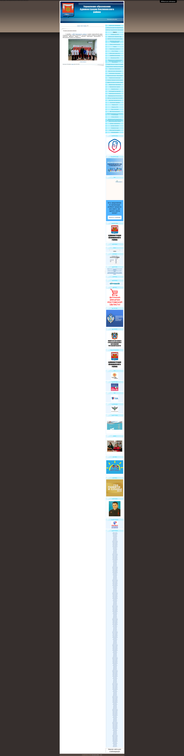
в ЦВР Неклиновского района (79, 34)
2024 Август (115, 721)
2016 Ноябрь (115, 621)
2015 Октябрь (115, 607)
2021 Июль (115, 681)
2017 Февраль (115, 624)
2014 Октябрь (115, 594)
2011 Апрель (115, 548)
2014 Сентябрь (115, 593)
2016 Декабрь (115, 622)
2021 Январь (115, 675)
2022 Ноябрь (115, 698)
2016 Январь (115, 610)
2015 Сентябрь (115, 606)
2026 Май (115, 744)
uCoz (101, 754)
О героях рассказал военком (69, 30)
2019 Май (115, 653)
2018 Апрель (115, 639)
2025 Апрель (115, 730)
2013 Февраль (115, 572)
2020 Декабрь (115, 674)
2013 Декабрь (115, 583)
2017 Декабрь (115, 635)
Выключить (15, 0)
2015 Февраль (115, 598)
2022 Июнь (115, 693)
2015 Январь (115, 597)
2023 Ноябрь (115, 711)
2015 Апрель (115, 600)
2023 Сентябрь (115, 709)
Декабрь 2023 (114, 256)
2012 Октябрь (115, 568)
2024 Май (115, 718)
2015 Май (115, 601)
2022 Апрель (115, 691)
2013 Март (115, 573)
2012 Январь (115, 558)
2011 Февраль (115, 546)
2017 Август (115, 630)
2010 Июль (115, 539)
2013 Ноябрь (115, 582)
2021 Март (115, 677)
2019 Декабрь (115, 661)
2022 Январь (115, 688)
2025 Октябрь (115, 736)
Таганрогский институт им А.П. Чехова (115, 272)
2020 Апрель (115, 665)
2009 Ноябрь (115, 532)
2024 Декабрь (115, 725)
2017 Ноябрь (115, 634)
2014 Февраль (115, 585)
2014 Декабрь (115, 596)
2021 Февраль (115, 676)
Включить (19, 0)
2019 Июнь (115, 654)
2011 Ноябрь (115, 556)
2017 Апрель (115, 626)
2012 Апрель (115, 561)
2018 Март (115, 638)
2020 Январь (115, 662)
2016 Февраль (115, 611)
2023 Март (115, 703)
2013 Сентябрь (115, 580)
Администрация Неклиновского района (115, 270)
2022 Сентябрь (115, 696)
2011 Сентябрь (115, 554)
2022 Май (115, 692)
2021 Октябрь (115, 684)
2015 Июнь (115, 602)
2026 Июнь (115, 745)
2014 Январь (115, 584)
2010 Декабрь (115, 544)
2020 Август (115, 669)
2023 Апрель (115, 704)
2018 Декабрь (115, 648)
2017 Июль (115, 629)
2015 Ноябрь (115, 608)
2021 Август (115, 682)
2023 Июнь (115, 706)
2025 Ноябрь (115, 737)
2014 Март (115, 586)
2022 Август (115, 695)
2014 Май (115, 588)
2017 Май (115, 627)
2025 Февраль (115, 728)
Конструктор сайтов (95, 754)
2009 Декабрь (115, 533)
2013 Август (115, 579)
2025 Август (115, 734)
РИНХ (115, 271)
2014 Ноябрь (115, 595)
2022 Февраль (115, 689)
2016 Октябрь (115, 620)
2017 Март (115, 625)
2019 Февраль (115, 650)
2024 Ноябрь (115, 724)
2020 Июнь (115, 667)
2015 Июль (115, 603)
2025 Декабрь (115, 738)
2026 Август (115, 746)
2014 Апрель (115, 587)
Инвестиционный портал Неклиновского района (114, 274)
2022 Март (115, 690)
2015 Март (115, 599)
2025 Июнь (115, 732)
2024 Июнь (115, 719)
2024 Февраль (115, 715)
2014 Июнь (115, 589)
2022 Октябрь (115, 697)
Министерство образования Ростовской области (114, 269)
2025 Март (115, 729)
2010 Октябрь (115, 542)
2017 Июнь (115, 628)
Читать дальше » (83, 61)
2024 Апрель (115, 717)
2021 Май (115, 679)
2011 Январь (115, 545)
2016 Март (115, 612)
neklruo (73, 64)
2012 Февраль (115, 559)
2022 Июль (115, 694)
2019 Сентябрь (115, 657)
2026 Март (115, 742)
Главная (78, 25)
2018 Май (115, 640)
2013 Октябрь (115, 581)
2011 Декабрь (115, 557)
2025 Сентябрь (115, 735)
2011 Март (115, 547)
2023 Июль (115, 707)
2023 (82, 25)
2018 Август (115, 643)
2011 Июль (115, 552)
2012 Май (115, 562)
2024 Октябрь (115, 723)
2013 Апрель (115, 574)
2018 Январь (115, 636)
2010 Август (115, 540)
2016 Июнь (115, 615)
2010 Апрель (115, 535)
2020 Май (115, 666)
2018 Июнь (115, 641)
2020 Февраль (115, 663)
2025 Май (115, 731)
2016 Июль (115, 616)
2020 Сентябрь (115, 670)
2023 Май (115, 705)
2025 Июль (115, 733)
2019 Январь (115, 649)
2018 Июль (115, 642)
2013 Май (115, 575)
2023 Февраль (115, 702)
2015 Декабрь (115, 609)
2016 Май (115, 614)
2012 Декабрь (115, 570)
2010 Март (115, 534)
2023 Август (115, 708)
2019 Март (115, 651)
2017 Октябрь (115, 633)
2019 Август (115, 656)
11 (110, 261)
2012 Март (115, 560)
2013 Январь (115, 571)
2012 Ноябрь (115, 569)
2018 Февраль (115, 637)
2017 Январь (115, 623)
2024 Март (115, 716)
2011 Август (115, 553)
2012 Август (115, 566)
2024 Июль (115, 720)
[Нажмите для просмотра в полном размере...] (82, 60)
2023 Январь (115, 701)
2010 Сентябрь (115, 541)
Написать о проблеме (114, 217)
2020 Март (115, 664)
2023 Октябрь (115, 710)
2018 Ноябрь (115, 647)
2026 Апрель (115, 743)
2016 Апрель (115, 613)
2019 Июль (115, 655)
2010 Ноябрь (115, 543)
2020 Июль (115, 668)
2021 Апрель (115, 678)
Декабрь (85, 25)
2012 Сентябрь (115, 567)
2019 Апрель (115, 652)
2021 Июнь (115, 680)
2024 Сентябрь (115, 722)
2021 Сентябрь (115, 683)
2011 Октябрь (115, 555)
